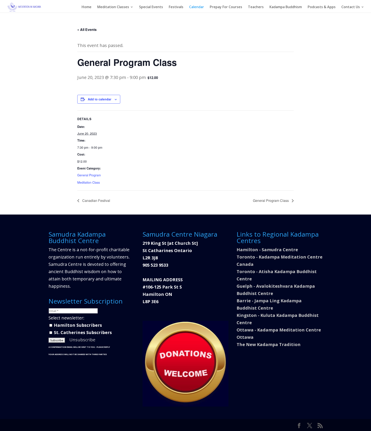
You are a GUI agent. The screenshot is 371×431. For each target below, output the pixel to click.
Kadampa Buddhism (285, 7)
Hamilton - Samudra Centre (267, 250)
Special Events (151, 7)
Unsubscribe (82, 340)
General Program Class (271, 200)
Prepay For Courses (226, 7)
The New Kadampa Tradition (269, 344)
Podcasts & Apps (322, 7)
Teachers (256, 7)
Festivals (176, 7)
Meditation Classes (113, 7)
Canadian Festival (95, 200)
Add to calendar (99, 99)
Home (86, 7)
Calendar (196, 7)
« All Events (87, 29)
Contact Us (350, 7)
